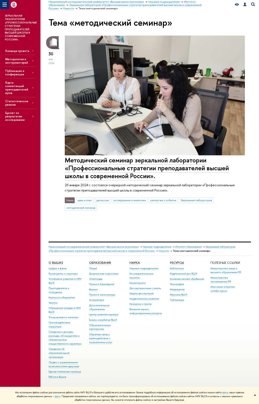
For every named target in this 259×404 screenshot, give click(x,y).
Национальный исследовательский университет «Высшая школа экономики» (94, 246)
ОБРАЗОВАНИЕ (100, 263)
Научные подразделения (157, 246)
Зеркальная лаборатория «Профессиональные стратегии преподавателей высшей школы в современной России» (142, 249)
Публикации (177, 300)
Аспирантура (96, 300)
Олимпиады (95, 279)
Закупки (53, 302)
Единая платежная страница (65, 371)
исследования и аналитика (129, 200)
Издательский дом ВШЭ (183, 273)
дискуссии (103, 200)
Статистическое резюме (16, 102)
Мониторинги (138, 283)
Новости (164, 251)
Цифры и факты (58, 268)
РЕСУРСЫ (177, 263)
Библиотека (177, 268)
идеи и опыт (84, 200)
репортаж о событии (163, 200)
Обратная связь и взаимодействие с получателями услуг (100, 338)
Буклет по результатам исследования (14, 116)
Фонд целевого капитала (63, 317)
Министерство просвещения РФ (220, 279)
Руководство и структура (63, 273)
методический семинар (81, 207)
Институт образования (188, 246)
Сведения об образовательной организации (59, 353)
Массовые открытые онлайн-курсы (222, 288)
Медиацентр (177, 289)
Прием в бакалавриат (101, 284)
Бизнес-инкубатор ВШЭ (103, 320)
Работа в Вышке (57, 377)
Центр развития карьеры (103, 314)
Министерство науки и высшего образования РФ (225, 270)
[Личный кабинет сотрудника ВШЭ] (245, 4)
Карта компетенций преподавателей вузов (16, 88)
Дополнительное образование (99, 307)
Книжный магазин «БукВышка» (187, 279)
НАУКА (135, 263)
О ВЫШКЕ (56, 263)
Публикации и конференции (14, 72)
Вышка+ (93, 289)
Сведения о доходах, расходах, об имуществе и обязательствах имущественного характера (65, 337)
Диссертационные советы (145, 288)
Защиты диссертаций (142, 293)
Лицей (93, 268)
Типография (177, 284)
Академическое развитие (144, 298)
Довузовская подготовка (103, 273)
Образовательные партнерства (100, 327)
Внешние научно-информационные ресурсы (146, 311)
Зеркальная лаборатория (196, 200)
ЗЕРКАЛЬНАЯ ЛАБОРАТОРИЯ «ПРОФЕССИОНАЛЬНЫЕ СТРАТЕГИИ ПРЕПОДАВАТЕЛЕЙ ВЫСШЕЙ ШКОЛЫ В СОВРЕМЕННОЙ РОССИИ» (21, 27)
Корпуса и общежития (62, 297)
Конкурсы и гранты (141, 304)
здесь (225, 392)
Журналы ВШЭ (178, 294)
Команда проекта (17, 51)
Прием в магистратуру (102, 294)
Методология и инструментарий (16, 60)
